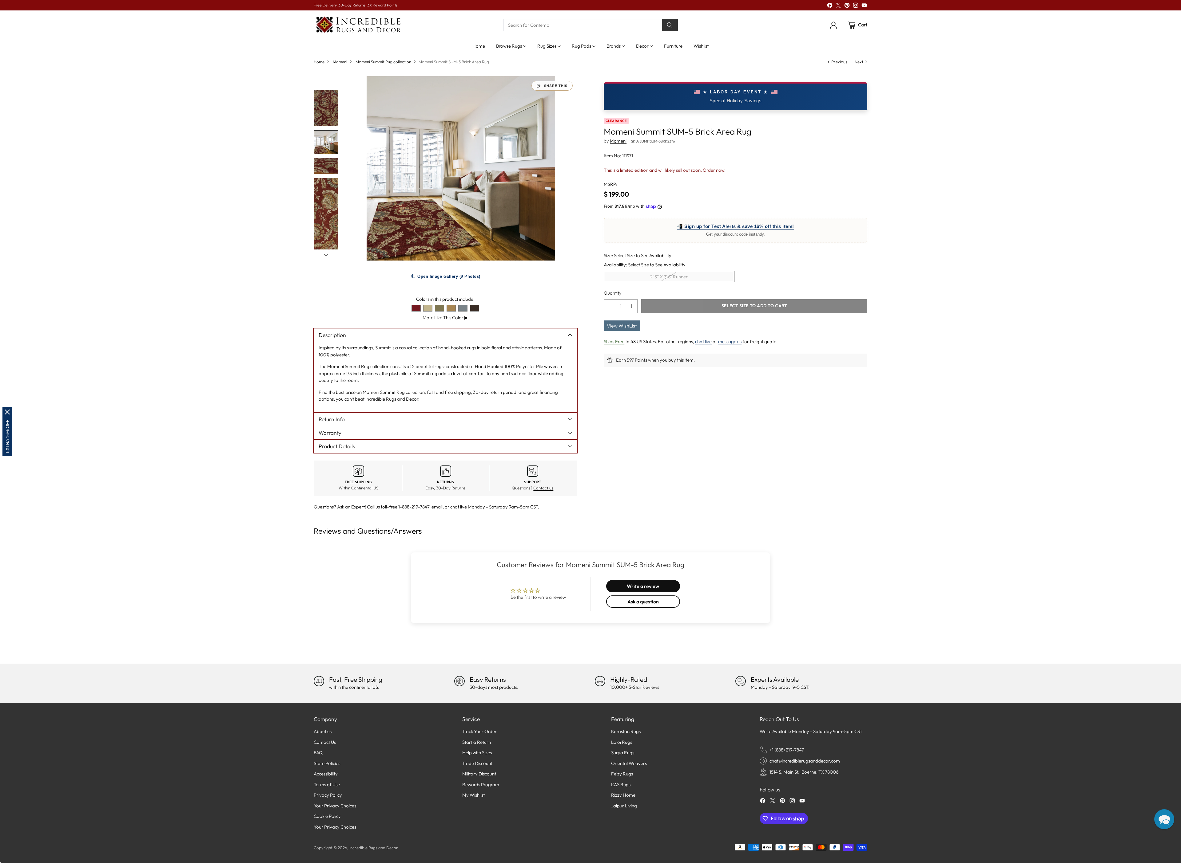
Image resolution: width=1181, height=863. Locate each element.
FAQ (318, 752)
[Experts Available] (740, 681)
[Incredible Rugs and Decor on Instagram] (856, 6)
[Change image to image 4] (326, 220)
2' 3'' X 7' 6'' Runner (669, 277)
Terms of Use (327, 784)
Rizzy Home (623, 795)
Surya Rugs (622, 752)
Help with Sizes (477, 752)
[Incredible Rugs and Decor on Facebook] (830, 6)
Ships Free (614, 341)
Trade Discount (477, 763)
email (437, 507)
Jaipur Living (624, 806)
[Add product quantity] (631, 306)
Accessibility (326, 774)
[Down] (326, 255)
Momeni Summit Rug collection (383, 61)
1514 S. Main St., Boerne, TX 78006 (803, 772)
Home (319, 61)
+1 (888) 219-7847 (786, 750)
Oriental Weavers (629, 763)
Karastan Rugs (626, 731)
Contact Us (325, 742)
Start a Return (476, 742)
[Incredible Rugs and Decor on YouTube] (864, 6)
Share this (555, 86)
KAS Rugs (620, 784)
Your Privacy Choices (335, 806)
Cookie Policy (327, 816)
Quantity (613, 293)
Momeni (340, 61)
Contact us (543, 487)
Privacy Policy (328, 795)
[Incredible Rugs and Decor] (358, 25)
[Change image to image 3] (326, 166)
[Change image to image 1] (326, 108)
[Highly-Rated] (600, 681)
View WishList (622, 326)
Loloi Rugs (621, 742)
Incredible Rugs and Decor (373, 847)
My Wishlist (473, 795)
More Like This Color (445, 317)
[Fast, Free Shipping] (319, 681)
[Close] (7, 412)
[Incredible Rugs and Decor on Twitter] (838, 6)
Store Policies (327, 763)
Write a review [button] (643, 586)
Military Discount (479, 774)
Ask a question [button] (643, 601)
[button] (1164, 819)
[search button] (670, 25)
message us (730, 341)
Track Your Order (479, 731)
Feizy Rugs (622, 774)
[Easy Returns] (459, 681)
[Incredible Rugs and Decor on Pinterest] (847, 6)
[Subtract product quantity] (609, 306)
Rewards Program (480, 784)
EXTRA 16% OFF (7, 436)
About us (323, 731)
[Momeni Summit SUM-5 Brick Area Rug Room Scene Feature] (460, 168)
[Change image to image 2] (326, 142)
